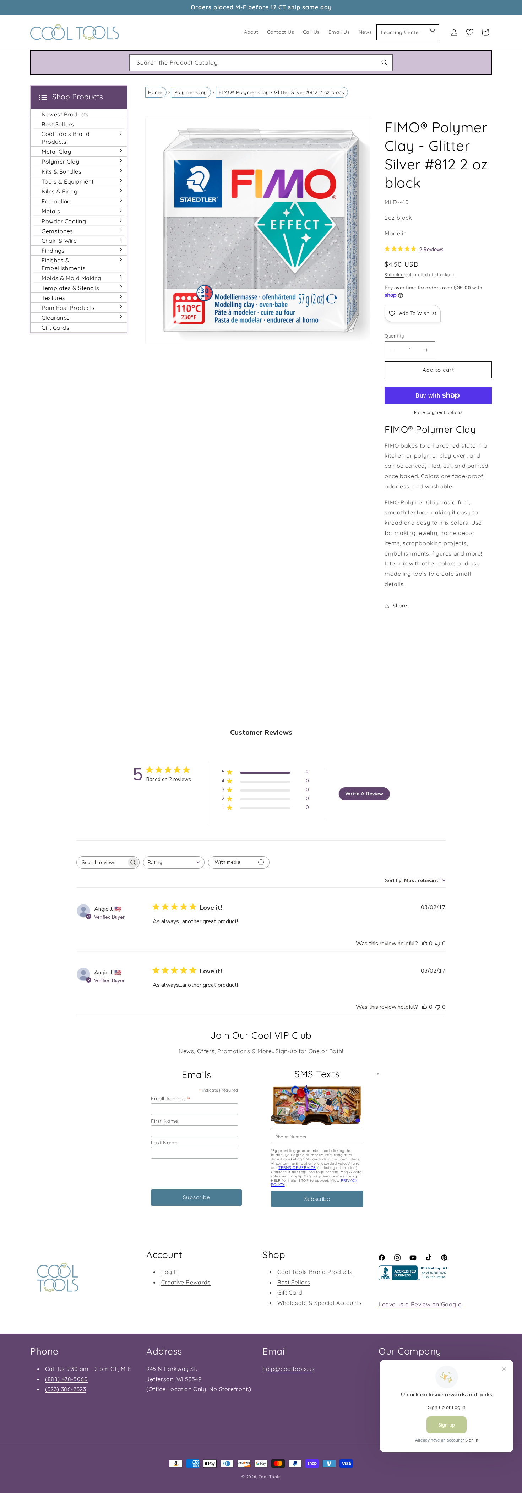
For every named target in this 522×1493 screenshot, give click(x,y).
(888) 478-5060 (66, 1379)
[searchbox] (101, 862)
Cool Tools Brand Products (315, 1271)
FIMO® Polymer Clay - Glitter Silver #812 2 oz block (281, 92)
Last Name (164, 1142)
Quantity (394, 336)
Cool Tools (270, 1476)
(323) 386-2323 (65, 1389)
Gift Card (289, 1292)
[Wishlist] (470, 32)
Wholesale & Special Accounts (319, 1302)
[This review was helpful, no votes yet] (424, 943)
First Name (164, 1121)
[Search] (384, 62)
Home (155, 92)
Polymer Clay (190, 92)
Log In (170, 1271)
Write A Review (364, 794)
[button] (432, 29)
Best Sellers (293, 1282)
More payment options (438, 412)
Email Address (170, 1098)
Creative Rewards (186, 1282)
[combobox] (261, 63)
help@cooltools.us (288, 1368)
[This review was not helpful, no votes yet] (437, 943)
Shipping (394, 274)
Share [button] (400, 605)
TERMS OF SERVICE (297, 1167)
